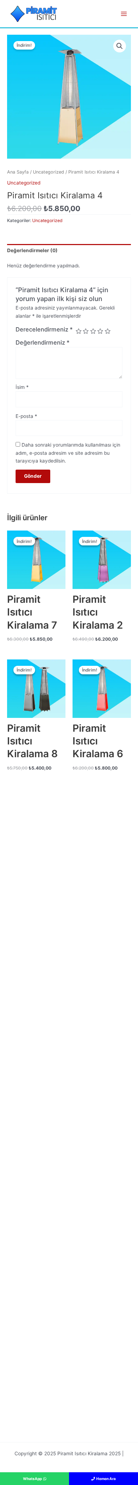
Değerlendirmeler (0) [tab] (32, 250)
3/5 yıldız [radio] (93, 331)
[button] (119, 46)
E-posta (26, 416)
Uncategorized (48, 172)
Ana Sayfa (18, 172)
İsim (22, 387)
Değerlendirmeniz (43, 342)
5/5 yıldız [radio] (107, 331)
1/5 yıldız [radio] (78, 331)
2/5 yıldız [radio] (85, 331)
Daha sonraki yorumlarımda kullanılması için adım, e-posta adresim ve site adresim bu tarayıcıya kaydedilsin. (68, 453)
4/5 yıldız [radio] (100, 331)
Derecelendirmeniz (44, 329)
